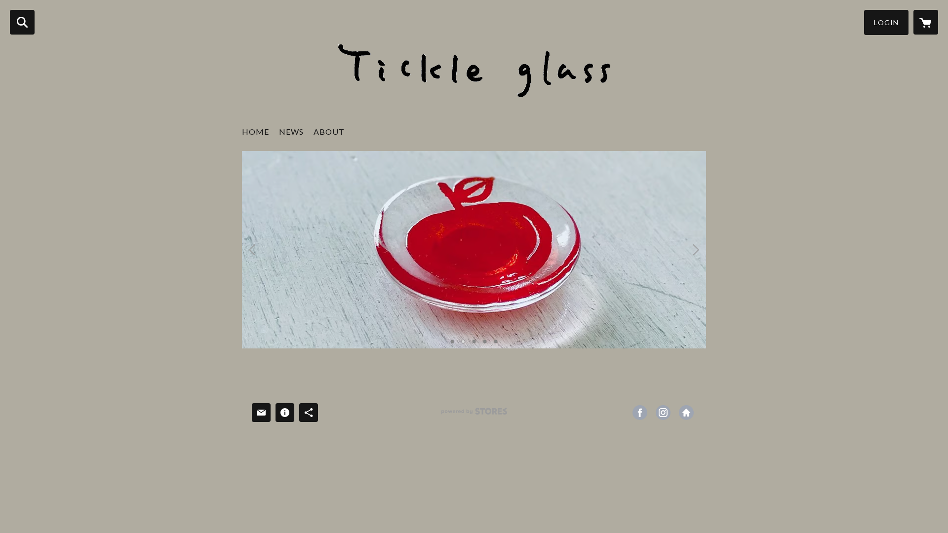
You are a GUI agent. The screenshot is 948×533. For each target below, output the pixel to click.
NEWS (291, 131)
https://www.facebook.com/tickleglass (639, 412)
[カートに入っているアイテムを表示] (925, 22)
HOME (255, 131)
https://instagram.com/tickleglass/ (663, 412)
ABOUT (329, 131)
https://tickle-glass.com (686, 412)
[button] (886, 22)
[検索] (22, 22)
